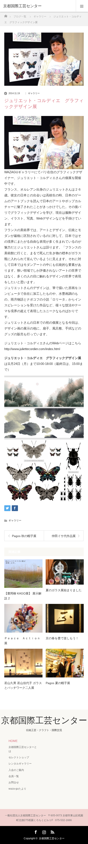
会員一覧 (14, 776)
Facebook (35, 831)
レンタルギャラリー (20, 763)
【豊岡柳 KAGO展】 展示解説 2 (22, 596)
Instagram (43, 831)
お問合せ (14, 782)
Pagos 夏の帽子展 (58, 683)
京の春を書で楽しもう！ (62, 638)
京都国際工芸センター (44, 720)
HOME (13, 741)
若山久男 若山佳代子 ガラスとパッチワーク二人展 (23, 685)
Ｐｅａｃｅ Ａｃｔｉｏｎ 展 (23, 640)
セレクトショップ (19, 757)
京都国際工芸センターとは (23, 749)
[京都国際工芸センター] (37, 6)
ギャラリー (34, 93)
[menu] (82, 6)
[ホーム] (5, 15)
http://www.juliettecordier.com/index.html (32, 349)
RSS (52, 831)
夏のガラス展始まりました (64, 590)
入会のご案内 (16, 770)
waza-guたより (17, 788)
